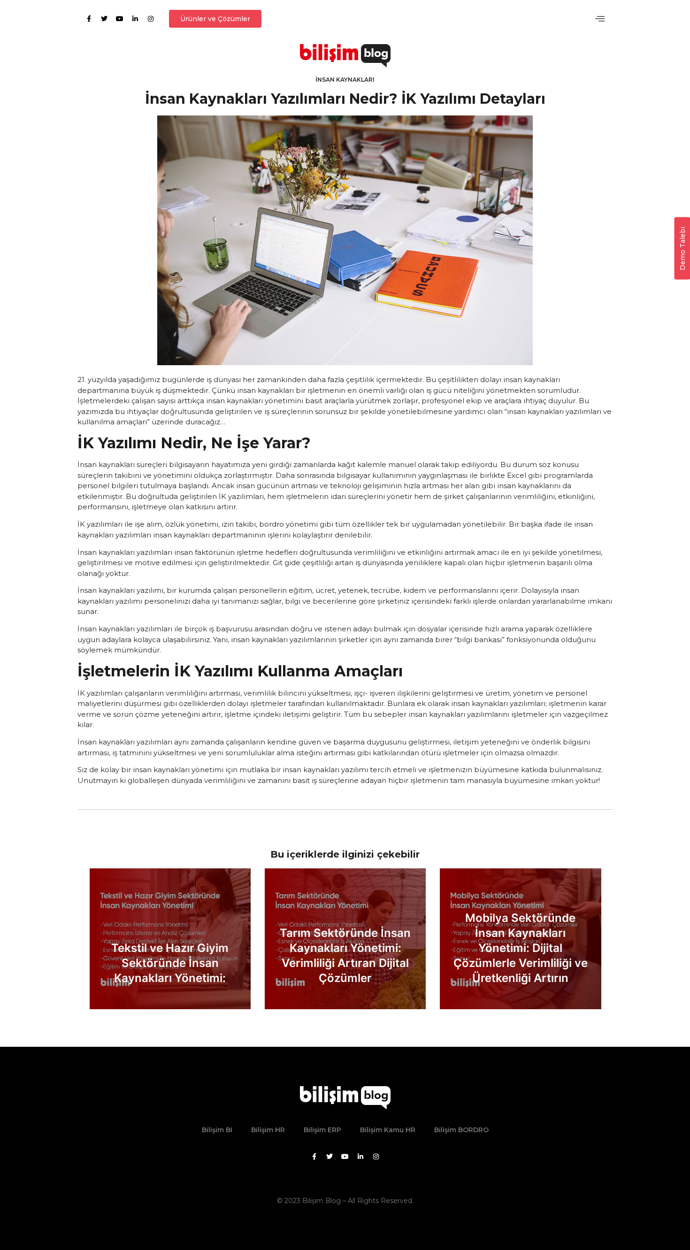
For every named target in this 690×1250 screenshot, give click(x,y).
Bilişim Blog (321, 1200)
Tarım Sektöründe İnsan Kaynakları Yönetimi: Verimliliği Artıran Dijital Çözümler (345, 955)
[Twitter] (104, 18)
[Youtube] (119, 18)
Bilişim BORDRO (461, 1130)
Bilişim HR (268, 1130)
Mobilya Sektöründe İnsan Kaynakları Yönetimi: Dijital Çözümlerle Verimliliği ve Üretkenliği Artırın (520, 948)
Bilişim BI (217, 1130)
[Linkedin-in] (135, 18)
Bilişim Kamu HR (387, 1130)
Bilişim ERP (322, 1130)
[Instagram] (150, 18)
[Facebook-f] (88, 18)
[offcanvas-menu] (600, 19)
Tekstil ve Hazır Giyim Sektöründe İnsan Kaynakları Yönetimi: (170, 963)
